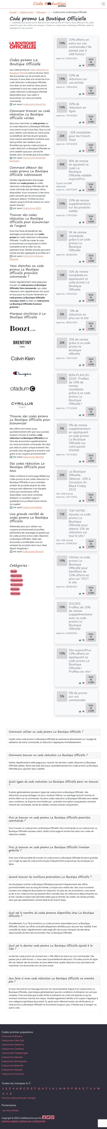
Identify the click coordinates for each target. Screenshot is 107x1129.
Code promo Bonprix (33, 551)
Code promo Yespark (12, 1069)
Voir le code (91, 61)
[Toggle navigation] (103, 4)
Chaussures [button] (16, 580)
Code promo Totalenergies (15, 1053)
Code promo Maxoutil (12, 1065)
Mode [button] (14, 571)
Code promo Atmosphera (14, 1061)
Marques (41, 12)
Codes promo (26, 12)
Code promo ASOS (32, 208)
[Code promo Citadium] (23, 388)
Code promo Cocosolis (13, 1073)
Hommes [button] (15, 593)
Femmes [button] (15, 589)
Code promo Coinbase (13, 1048)
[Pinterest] (52, 1118)
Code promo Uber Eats (13, 1040)
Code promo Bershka (33, 456)
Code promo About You (34, 104)
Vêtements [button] (16, 575)
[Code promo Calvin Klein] (23, 358)
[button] (80, 65)
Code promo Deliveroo (13, 1044)
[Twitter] (48, 1118)
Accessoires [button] (16, 584)
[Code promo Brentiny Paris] (23, 343)
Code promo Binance (12, 1036)
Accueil (13, 12)
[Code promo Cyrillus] (23, 403)
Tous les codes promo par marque (18, 1097)
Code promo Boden (32, 507)
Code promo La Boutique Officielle (70, 12)
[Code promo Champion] (23, 373)
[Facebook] (44, 1118)
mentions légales (10, 1121)
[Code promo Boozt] (23, 328)
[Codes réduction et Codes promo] (49, 4)
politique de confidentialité (32, 1121)
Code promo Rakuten (12, 1057)
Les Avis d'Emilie (11, 1110)
